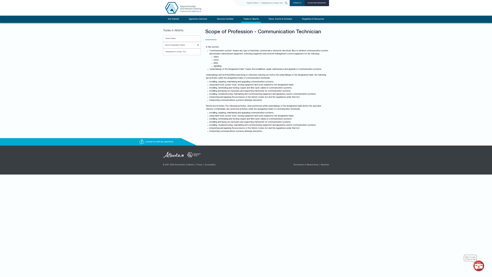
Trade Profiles (252, 3)
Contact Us (297, 3)
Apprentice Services (198, 19)
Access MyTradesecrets (317, 3)
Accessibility (210, 165)
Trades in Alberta (251, 19)
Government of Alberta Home (306, 165)
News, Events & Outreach (280, 19)
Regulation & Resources (313, 19)
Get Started (173, 19)
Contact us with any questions (159, 142)
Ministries (325, 165)
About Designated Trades (175, 45)
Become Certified (225, 19)
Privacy (199, 165)
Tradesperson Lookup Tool (272, 3)
